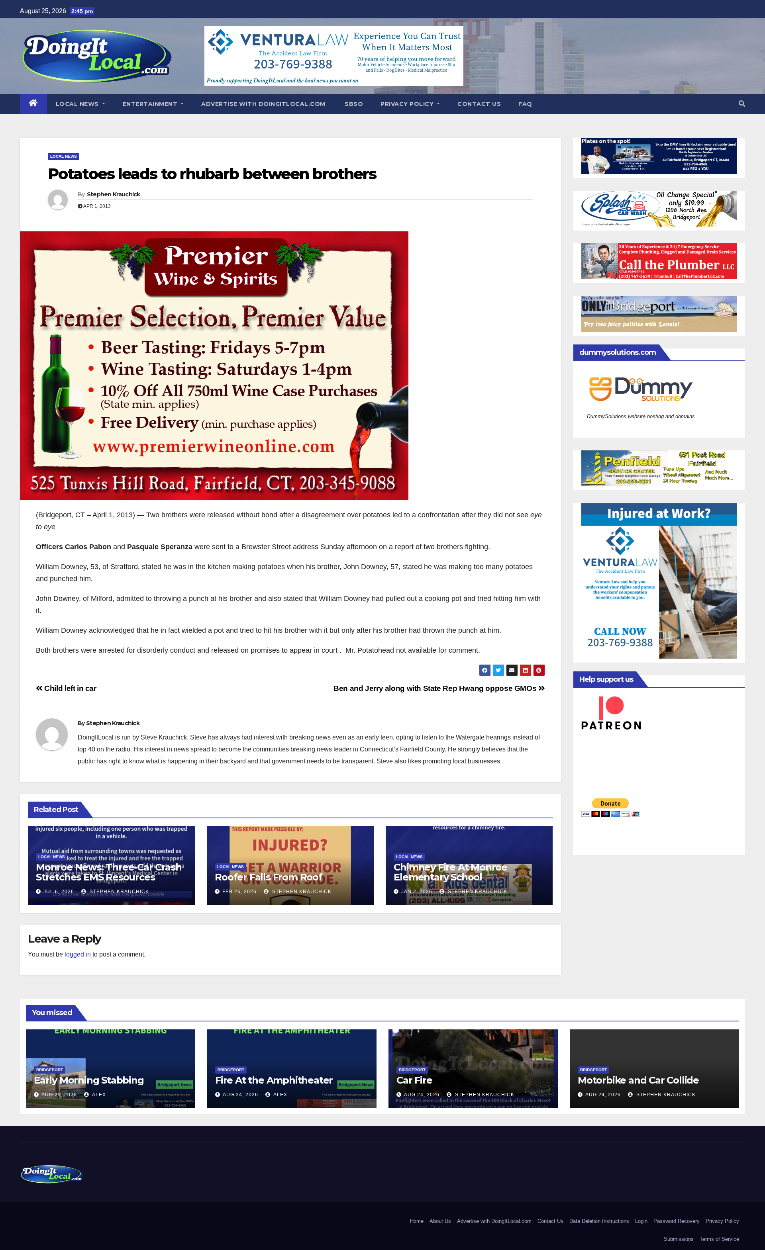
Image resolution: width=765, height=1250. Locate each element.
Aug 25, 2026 (59, 1094)
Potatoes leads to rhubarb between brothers (212, 173)
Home (417, 1221)
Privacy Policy (408, 104)
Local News (78, 104)
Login (641, 1221)
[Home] (33, 104)
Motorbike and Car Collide (638, 1080)
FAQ (525, 104)
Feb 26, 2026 (239, 891)
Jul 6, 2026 (58, 891)
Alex (98, 1094)
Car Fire (414, 1080)
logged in (78, 954)
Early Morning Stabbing (89, 1080)
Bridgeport (49, 1070)
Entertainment (151, 104)
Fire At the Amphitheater (274, 1080)
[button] (742, 103)
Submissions (679, 1239)
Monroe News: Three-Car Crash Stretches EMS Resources (108, 872)
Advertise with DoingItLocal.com (263, 104)
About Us (440, 1221)
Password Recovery (676, 1221)
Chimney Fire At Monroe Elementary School (450, 872)
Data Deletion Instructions (599, 1221)
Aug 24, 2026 (240, 1094)
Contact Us (479, 104)
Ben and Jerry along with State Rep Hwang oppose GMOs (435, 688)
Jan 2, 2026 (416, 891)
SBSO (353, 104)
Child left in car (69, 688)
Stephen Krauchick (113, 194)
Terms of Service (719, 1239)
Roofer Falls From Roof (268, 877)
